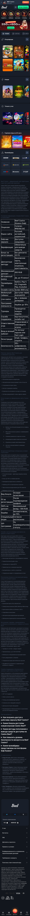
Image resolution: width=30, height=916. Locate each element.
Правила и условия (8, 846)
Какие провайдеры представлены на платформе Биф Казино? (13, 748)
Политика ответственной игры (11, 862)
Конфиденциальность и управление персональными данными (13, 852)
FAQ (3, 837)
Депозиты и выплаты (8, 842)
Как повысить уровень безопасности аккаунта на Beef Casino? (14, 739)
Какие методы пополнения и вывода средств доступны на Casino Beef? (14, 731)
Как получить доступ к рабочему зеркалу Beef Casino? (15, 718)
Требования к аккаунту (9, 858)
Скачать (26, 2)
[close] (1, 2)
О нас (4, 828)
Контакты (5, 833)
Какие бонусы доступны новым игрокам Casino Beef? (13, 724)
